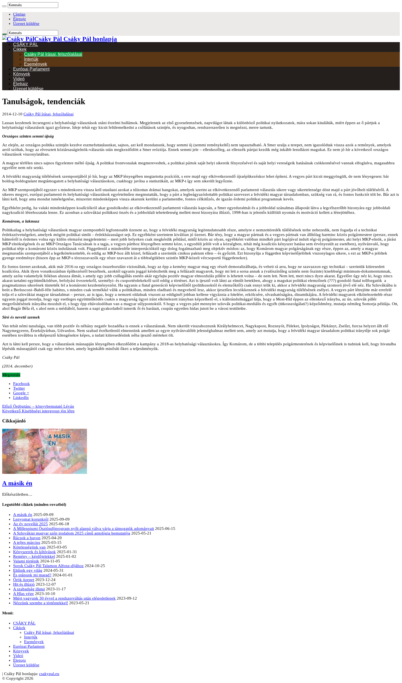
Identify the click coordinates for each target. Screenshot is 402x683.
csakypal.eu (49, 674)
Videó (19, 79)
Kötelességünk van (29, 547)
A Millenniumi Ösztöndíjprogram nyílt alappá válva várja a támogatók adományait (83, 528)
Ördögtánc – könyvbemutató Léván (38, 406)
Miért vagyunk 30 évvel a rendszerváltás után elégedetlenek (64, 598)
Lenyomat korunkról (30, 519)
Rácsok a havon (26, 538)
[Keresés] (4, 6)
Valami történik (26, 561)
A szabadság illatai (29, 589)
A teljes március (26, 542)
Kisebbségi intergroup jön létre (38, 411)
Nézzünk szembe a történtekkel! (40, 603)
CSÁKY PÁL (25, 44)
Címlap (19, 14)
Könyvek (21, 74)
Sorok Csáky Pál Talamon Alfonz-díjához (48, 566)
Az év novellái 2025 (30, 524)
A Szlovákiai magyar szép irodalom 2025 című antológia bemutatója (71, 533)
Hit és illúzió (24, 584)
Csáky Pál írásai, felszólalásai (53, 54)
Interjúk (31, 59)
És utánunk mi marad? (32, 575)
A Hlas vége (23, 593)
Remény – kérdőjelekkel (34, 556)
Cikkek (20, 49)
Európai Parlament (31, 69)
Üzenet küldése (26, 23)
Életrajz (19, 19)
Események (35, 64)
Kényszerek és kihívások (34, 552)
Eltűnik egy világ (27, 570)
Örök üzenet (23, 579)
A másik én (17, 483)
